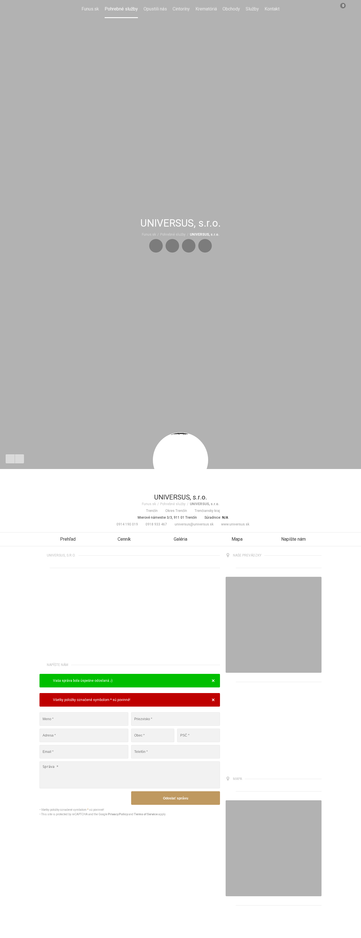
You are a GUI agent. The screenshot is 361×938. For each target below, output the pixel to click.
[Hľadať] (352, 9)
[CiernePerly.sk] (274, 625)
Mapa (237, 539)
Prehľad (68, 539)
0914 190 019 (127, 524)
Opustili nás (155, 9)
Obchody (231, 9)
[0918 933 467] (172, 246)
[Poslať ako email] (19, 458)
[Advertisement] (129, 616)
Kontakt (272, 9)
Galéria (180, 539)
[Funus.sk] (14, 9)
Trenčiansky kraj (207, 511)
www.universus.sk (235, 524)
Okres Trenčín (176, 511)
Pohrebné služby (121, 9)
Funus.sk (90, 9)
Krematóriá (206, 9)
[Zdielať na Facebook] (10, 458)
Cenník (124, 539)
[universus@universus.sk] (188, 246)
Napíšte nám (293, 539)
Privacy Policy (118, 814)
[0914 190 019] (156, 246)
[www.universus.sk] (205, 246)
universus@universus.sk (194, 524)
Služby (252, 9)
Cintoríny (181, 9)
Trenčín (152, 511)
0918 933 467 (156, 524)
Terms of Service (146, 814)
